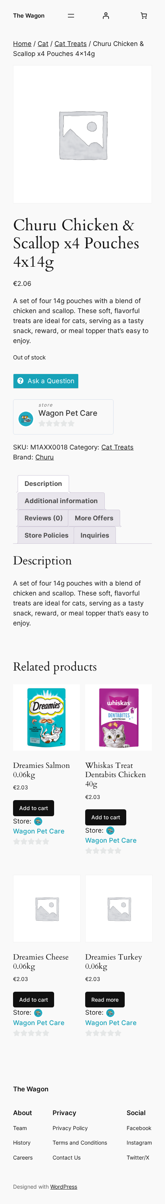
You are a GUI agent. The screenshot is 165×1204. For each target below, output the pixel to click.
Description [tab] (43, 483)
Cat (43, 44)
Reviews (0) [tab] (44, 518)
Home (22, 44)
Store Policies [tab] (47, 535)
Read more (105, 999)
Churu (44, 457)
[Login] (106, 16)
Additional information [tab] (61, 501)
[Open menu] (71, 15)
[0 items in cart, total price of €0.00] (144, 16)
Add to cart (33, 808)
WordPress (63, 1186)
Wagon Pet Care (67, 413)
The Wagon (29, 15)
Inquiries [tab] (95, 535)
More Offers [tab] (94, 518)
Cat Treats (70, 44)
